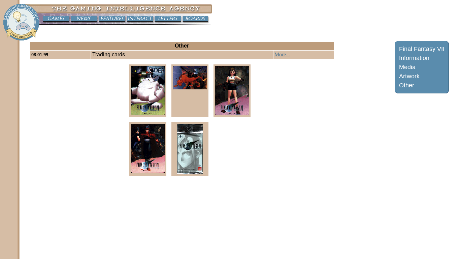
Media (407, 67)
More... (282, 54)
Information (414, 58)
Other (406, 85)
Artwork (409, 76)
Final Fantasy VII (422, 49)
